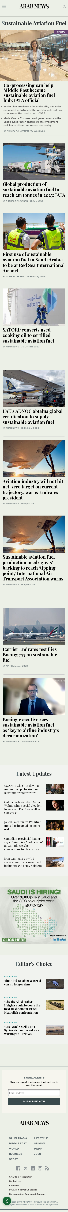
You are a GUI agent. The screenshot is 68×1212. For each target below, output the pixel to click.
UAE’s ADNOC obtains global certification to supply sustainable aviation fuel (33, 416)
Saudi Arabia (18, 1138)
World (14, 1148)
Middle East (10, 976)
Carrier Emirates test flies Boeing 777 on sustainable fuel (30, 654)
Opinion (39, 1143)
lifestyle (41, 1138)
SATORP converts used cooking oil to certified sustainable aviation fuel (29, 335)
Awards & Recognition (20, 1176)
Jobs (37, 1153)
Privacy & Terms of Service (23, 1189)
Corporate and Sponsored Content (27, 1194)
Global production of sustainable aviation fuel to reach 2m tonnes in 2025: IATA (34, 189)
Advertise (14, 1185)
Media (38, 1148)
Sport (13, 1159)
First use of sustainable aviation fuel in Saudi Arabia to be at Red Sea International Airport (34, 262)
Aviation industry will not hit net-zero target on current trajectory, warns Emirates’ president (33, 489)
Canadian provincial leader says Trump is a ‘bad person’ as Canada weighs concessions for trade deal (23, 844)
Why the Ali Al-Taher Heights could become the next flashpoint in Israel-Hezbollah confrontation (22, 1007)
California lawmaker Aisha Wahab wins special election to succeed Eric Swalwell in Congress (22, 807)
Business (15, 1153)
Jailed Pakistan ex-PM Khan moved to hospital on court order (22, 825)
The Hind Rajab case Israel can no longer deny (22, 982)
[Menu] (4, 6)
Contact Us (15, 1181)
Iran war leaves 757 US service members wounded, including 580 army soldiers (23, 862)
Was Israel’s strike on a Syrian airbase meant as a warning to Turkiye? (21, 1030)
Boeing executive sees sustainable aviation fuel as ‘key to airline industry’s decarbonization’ (31, 727)
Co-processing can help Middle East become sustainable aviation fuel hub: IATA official (29, 92)
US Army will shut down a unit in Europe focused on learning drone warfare (21, 789)
